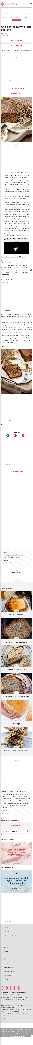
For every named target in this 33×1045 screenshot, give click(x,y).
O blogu (6, 927)
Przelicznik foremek (9, 975)
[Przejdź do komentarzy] (23, 435)
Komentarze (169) (15, 93)
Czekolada (8, 20)
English (5, 33)
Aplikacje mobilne (8, 959)
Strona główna (5, 50)
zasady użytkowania (6, 1015)
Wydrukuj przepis (16, 570)
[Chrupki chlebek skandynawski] (16, 737)
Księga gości (7, 979)
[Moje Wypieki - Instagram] (6, 988)
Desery (5, 17)
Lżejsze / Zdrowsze (23, 563)
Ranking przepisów (8, 963)
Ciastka (26, 14)
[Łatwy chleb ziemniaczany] (16, 628)
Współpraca (7, 939)
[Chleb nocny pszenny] (16, 656)
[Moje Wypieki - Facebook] (2, 988)
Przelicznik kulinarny (9, 971)
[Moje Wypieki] (9, 3)
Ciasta (6, 14)
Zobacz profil (16, 860)
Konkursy (6, 951)
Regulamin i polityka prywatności (12, 935)
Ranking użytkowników (9, 967)
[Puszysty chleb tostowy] (16, 601)
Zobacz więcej (16, 20)
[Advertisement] (16, 69)
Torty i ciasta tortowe (22, 17)
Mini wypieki (24, 20)
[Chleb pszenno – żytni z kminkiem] (16, 683)
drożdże (6, 555)
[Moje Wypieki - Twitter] (10, 988)
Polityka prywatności (26, 1013)
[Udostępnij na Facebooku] (7, 435)
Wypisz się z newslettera (10, 983)
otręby (17, 557)
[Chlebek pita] (16, 710)
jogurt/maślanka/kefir (16, 555)
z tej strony (13, 424)
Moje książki (7, 931)
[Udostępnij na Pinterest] (15, 435)
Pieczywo (15, 50)
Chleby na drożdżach (27, 50)
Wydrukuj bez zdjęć (16, 572)
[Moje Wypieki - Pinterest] (14, 988)
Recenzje (6, 947)
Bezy (12, 14)
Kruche (18, 14)
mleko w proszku (9, 557)
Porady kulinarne (8, 955)
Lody (11, 17)
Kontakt (6, 943)
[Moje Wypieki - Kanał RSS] (18, 988)
